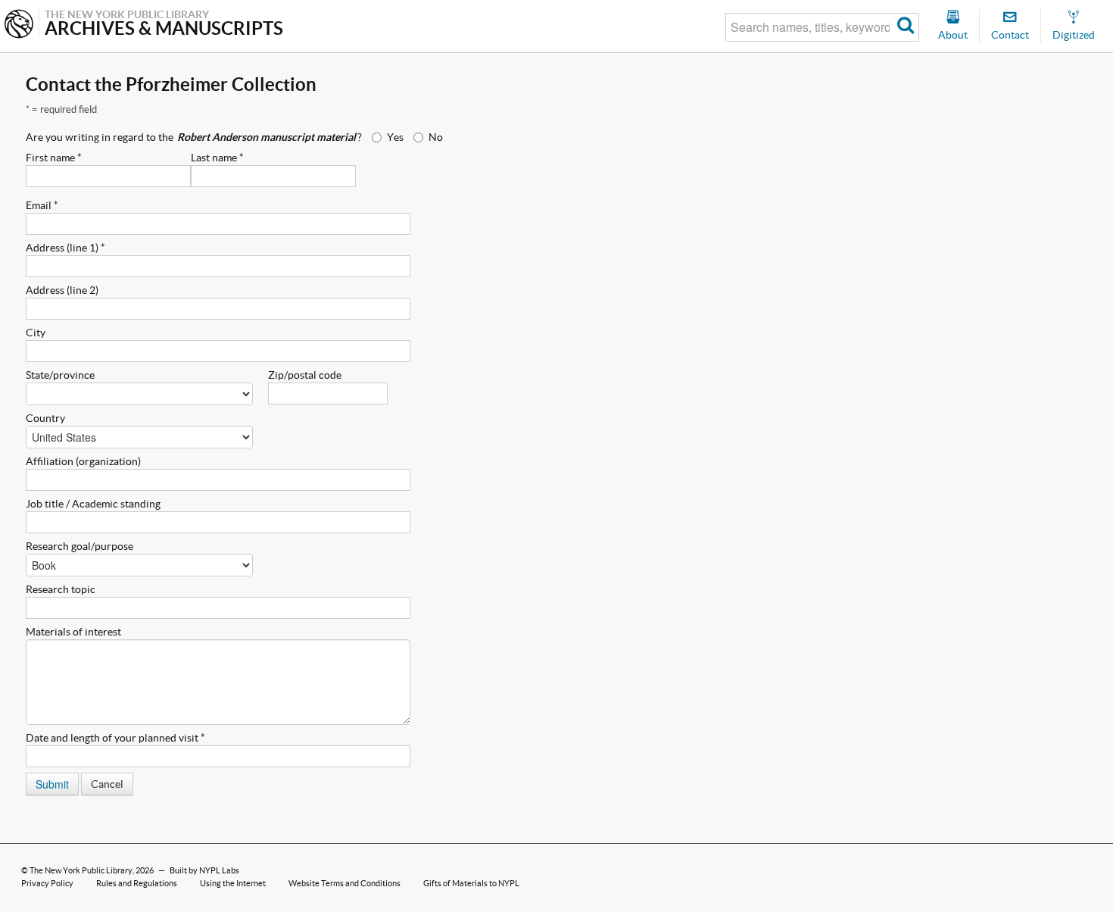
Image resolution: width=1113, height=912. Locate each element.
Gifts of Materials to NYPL (471, 883)
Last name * (217, 157)
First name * (54, 157)
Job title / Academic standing (93, 504)
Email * (42, 205)
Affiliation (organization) (83, 461)
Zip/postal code (304, 375)
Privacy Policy (47, 883)
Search (906, 27)
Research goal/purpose (79, 546)
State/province (60, 375)
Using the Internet (233, 883)
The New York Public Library (81, 870)
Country (45, 418)
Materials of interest (73, 632)
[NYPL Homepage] (19, 25)
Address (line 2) (62, 290)
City (35, 332)
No (436, 137)
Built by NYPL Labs (204, 870)
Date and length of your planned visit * (115, 738)
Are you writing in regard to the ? (194, 137)
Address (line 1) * (65, 248)
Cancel (107, 784)
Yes (395, 137)
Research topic (60, 589)
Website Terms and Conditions (344, 883)
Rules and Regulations (136, 883)
